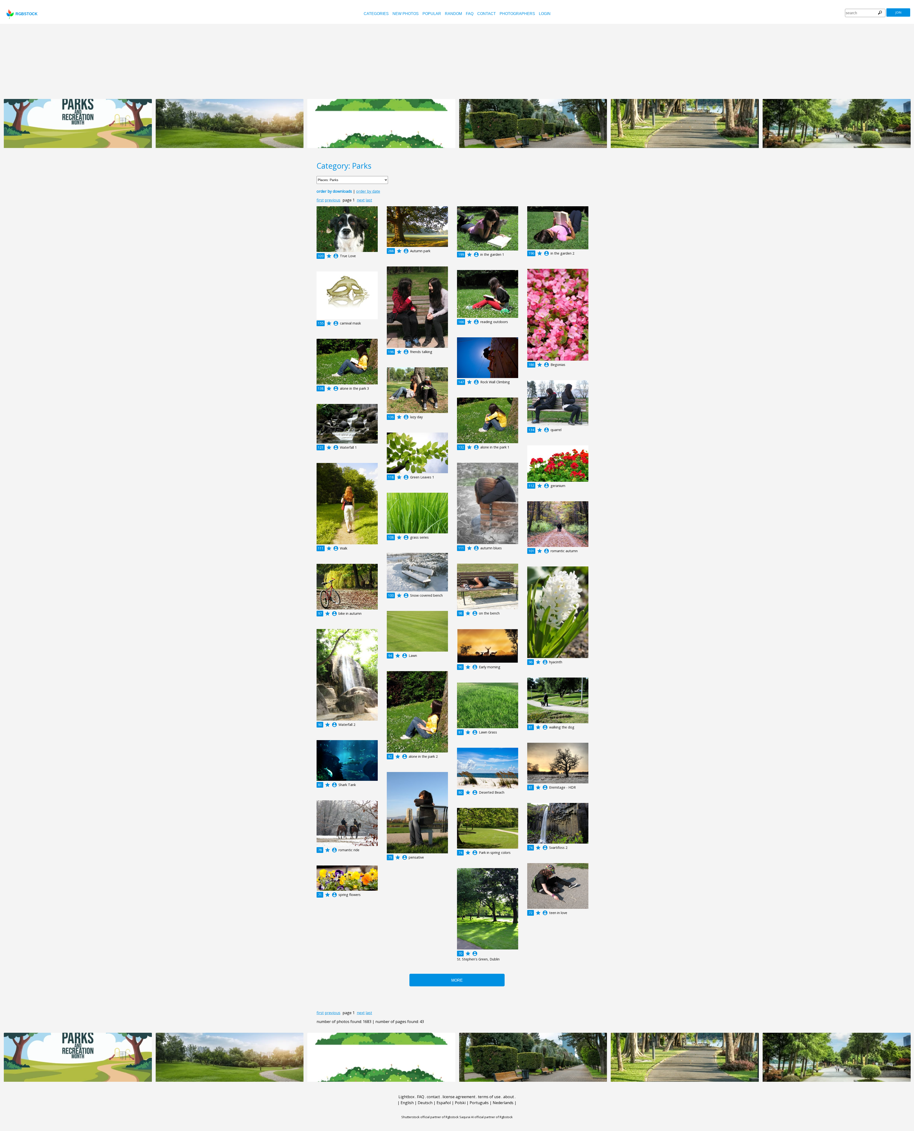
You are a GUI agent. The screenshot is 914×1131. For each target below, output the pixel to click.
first (320, 200)
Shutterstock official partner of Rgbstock (430, 1117)
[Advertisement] (457, 59)
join (898, 12)
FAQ (469, 14)
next (361, 200)
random (453, 14)
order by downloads (334, 191)
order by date (368, 191)
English (407, 1102)
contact (486, 14)
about (508, 1096)
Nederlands (503, 1102)
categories (376, 14)
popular (431, 14)
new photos (405, 14)
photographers (517, 14)
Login (545, 14)
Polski (460, 1102)
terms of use (489, 1096)
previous (332, 200)
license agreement (458, 1096)
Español (444, 1102)
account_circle (336, 256)
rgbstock (26, 14)
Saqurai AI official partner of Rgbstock (486, 1117)
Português (479, 1102)
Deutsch (425, 1102)
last (369, 200)
